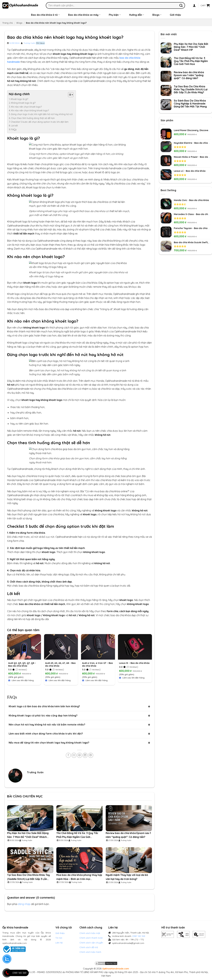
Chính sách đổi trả (88, 947)
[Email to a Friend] (74, 755)
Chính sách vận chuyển (91, 942)
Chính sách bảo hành (90, 952)
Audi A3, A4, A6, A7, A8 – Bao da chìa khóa (60, 664)
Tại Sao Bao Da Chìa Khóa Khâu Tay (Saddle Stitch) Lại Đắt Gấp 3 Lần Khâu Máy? (190, 89)
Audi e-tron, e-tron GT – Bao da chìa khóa (97, 664)
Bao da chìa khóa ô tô (44, 14)
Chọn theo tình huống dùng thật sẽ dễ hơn (33, 118)
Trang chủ (7, 22)
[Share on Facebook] (68, 755)
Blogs (155, 14)
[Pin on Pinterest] (79, 755)
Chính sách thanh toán (91, 937)
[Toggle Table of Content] (69, 94)
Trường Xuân (29, 43)
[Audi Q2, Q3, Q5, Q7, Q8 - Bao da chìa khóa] (24, 647)
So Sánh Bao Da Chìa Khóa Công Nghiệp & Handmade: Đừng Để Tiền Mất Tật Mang (190, 103)
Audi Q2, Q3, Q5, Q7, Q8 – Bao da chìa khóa (22, 664)
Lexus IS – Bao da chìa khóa (134, 663)
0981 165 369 (138, 936)
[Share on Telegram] (90, 755)
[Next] (151, 660)
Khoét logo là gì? (19, 99)
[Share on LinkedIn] (85, 755)
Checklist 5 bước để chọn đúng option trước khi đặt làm (39, 121)
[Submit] (181, 5)
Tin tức (58, 937)
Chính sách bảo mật (89, 933)
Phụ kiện (114, 14)
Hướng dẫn (135, 14)
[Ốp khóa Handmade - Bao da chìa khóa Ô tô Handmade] (20, 5)
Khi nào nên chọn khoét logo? (26, 106)
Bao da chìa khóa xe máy (83, 14)
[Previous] (7, 660)
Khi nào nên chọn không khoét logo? (30, 110)
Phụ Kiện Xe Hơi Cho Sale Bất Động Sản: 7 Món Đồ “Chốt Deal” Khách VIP (191, 47)
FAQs (14, 129)
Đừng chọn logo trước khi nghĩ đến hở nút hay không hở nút (42, 114)
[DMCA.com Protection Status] (106, 963)
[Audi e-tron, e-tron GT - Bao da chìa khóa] (98, 647)
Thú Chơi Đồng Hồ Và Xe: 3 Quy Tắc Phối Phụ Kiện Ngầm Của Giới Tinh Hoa (191, 61)
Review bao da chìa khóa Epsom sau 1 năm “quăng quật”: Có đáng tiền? (189, 75)
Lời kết (14, 125)
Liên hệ (59, 942)
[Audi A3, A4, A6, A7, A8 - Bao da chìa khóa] (61, 647)
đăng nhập (24, 904)
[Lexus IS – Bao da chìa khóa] (135, 647)
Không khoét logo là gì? (23, 103)
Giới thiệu (175, 14)
